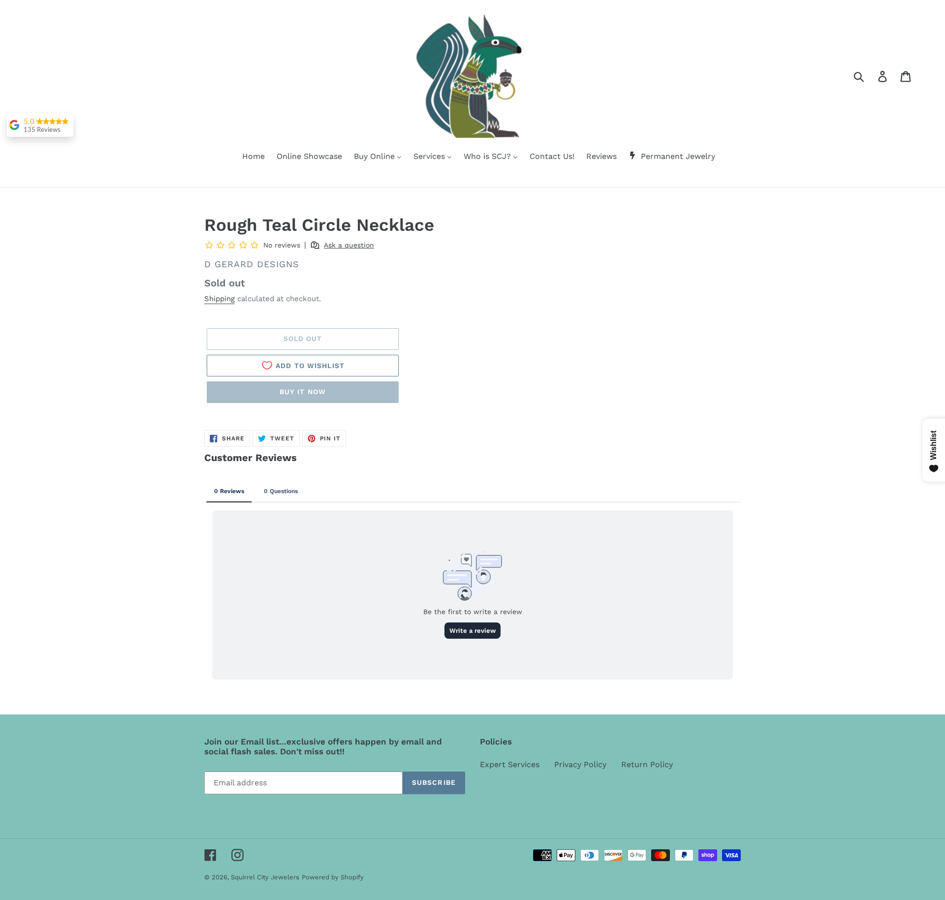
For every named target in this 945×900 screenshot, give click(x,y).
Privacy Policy (580, 764)
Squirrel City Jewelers (265, 877)
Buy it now (303, 392)
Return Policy (647, 764)
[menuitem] (247, 157)
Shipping (219, 298)
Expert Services (509, 764)
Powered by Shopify (333, 877)
